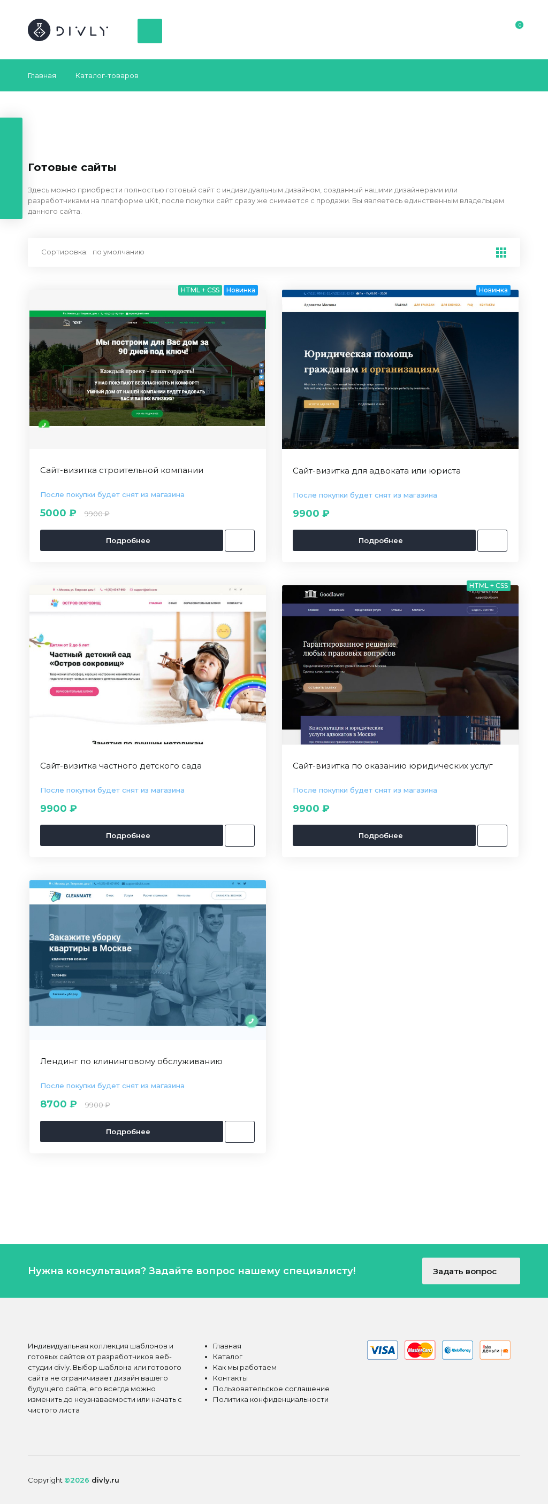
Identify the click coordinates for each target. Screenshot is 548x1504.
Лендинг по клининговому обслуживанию (131, 1061)
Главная (42, 75)
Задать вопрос (466, 1271)
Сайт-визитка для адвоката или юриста (377, 471)
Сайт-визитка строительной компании (121, 470)
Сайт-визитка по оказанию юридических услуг (393, 766)
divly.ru (105, 1480)
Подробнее (129, 540)
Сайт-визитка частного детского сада (121, 766)
